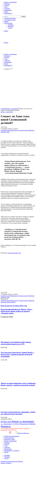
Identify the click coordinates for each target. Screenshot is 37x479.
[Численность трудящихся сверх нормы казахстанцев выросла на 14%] (18, 338)
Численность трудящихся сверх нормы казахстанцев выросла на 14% (16, 343)
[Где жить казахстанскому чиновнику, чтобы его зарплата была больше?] (18, 408)
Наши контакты (9, 438)
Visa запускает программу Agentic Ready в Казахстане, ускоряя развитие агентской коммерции (17, 354)
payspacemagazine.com (14, 253)
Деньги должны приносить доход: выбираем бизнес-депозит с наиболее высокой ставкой (18, 384)
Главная (3, 108)
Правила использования (11, 436)
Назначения (7, 10)
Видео (6, 12)
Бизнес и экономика (10, 2)
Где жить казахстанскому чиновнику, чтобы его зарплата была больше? (18, 413)
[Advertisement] (18, 89)
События (7, 8)
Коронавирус (8, 13)
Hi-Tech (6, 5)
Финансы (7, 4)
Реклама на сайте (9, 439)
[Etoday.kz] (14, 39)
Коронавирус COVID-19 (12, 424)
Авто (5, 7)
